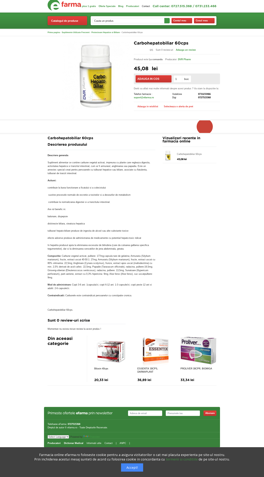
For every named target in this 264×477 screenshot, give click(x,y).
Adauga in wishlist (147, 106)
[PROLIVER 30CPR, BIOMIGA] (198, 350)
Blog (120, 6)
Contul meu (179, 20)
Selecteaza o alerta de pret (178, 106)
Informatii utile (94, 443)
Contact (146, 6)
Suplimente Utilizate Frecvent (76, 32)
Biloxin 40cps (101, 368)
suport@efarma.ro (144, 97)
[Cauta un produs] (167, 20)
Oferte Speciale (107, 6)
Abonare (210, 413)
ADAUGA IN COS (148, 78)
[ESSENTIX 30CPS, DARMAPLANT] (155, 350)
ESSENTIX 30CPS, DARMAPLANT (147, 370)
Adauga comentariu (143, 321)
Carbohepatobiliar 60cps (189, 154)
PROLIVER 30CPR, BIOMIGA (196, 368)
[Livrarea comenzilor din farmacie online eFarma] (206, 126)
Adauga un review (186, 50)
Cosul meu (202, 20)
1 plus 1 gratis (88, 6)
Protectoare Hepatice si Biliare (105, 32)
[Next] (57, 352)
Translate (95, 436)
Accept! (132, 467)
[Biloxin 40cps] (112, 350)
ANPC (123, 443)
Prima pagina (54, 32)
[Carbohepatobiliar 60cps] (96, 75)
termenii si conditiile (182, 459)
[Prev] (50, 352)
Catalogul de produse (64, 20)
